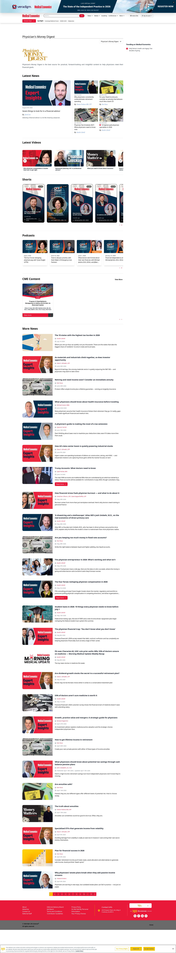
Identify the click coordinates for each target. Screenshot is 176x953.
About (24, 907)
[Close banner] (173, 2)
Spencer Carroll (61, 427)
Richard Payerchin (62, 721)
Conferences (112, 16)
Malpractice (71, 21)
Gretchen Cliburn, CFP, (64, 496)
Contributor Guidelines (55, 914)
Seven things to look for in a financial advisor (41, 111)
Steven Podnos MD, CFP (64, 809)
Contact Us (26, 911)
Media (96, 16)
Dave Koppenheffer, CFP (78, 496)
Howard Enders (61, 878)
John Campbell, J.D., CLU (64, 768)
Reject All (136, 949)
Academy (104, 16)
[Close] (173, 949)
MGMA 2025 (63, 21)
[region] (88, 949)
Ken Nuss (60, 383)
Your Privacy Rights (122, 949)
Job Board (50, 909)
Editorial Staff (27, 914)
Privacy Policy (76, 907)
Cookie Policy (79, 951)
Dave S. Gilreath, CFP (63, 363)
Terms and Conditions (54, 911)
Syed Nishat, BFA (62, 471)
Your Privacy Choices (79, 914)
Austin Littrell (61, 338)
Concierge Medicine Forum (52, 21)
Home (151, 925)
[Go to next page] (94, 894)
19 (91, 894)
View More (118, 279)
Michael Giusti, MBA (63, 405)
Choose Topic (28, 21)
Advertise (25, 909)
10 (84, 894)
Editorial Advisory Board (55, 907)
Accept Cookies (149, 949)
